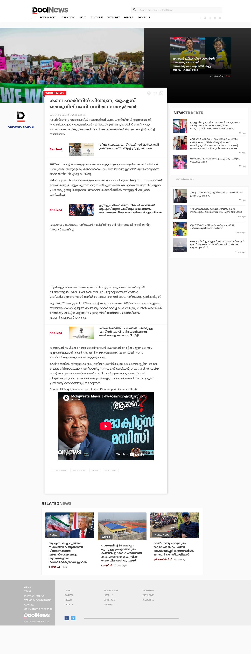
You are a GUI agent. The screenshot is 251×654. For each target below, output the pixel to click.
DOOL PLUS (143, 17)
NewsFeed (148, 599)
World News (110, 470)
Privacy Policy (34, 595)
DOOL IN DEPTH (48, 17)
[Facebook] (200, 18)
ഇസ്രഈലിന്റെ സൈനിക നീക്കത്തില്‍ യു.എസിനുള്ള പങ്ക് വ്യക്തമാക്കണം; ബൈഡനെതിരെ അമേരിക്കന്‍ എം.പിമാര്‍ (130, 209)
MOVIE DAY (114, 17)
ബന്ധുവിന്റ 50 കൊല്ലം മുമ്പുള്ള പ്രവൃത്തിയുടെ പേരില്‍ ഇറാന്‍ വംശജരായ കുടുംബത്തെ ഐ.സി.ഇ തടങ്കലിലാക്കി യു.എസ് (121, 553)
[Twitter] (205, 18)
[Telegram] (215, 18)
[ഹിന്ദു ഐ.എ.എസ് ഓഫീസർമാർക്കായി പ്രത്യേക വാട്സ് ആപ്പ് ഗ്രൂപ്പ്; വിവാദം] (81, 149)
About (28, 586)
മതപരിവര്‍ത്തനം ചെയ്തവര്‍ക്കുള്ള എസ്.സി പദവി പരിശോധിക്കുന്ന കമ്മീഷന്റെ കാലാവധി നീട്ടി (126, 332)
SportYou (109, 599)
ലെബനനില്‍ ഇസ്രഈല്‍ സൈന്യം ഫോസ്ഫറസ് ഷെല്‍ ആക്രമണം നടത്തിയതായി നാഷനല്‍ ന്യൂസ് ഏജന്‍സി (216, 244)
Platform (148, 590)
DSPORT (128, 17)
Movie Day (148, 595)
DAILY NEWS (68, 17)
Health (69, 599)
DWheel (69, 595)
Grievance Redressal (38, 609)
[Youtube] (220, 18)
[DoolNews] (48, 10)
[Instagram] (210, 18)
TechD (68, 590)
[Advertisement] (106, 268)
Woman (95, 470)
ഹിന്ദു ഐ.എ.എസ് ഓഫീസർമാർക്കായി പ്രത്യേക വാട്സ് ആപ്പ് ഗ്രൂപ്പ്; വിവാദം (129, 146)
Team (27, 591)
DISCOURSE (97, 17)
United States (79, 470)
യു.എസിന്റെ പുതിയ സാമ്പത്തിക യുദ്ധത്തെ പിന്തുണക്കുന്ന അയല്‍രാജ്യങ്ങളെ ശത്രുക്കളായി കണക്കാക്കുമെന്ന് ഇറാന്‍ (215, 125)
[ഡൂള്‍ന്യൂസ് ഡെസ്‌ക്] (21, 116)
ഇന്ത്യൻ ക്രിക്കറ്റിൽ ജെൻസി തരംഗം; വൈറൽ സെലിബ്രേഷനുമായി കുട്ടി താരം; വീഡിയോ (194, 64)
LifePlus (108, 595)
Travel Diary (111, 590)
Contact (30, 604)
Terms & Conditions (38, 600)
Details (69, 604)
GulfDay (108, 604)
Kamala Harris (59, 470)
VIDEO (83, 17)
